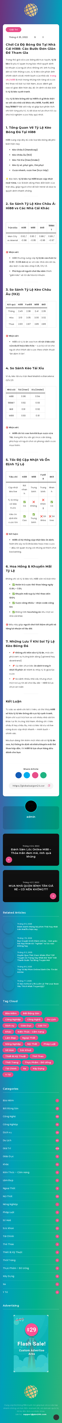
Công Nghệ (34, 1019)
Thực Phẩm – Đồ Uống (16, 1268)
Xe (24, 1068)
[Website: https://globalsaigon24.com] (31, 824)
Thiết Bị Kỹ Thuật (15, 1056)
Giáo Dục (26, 1025)
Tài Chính (11, 1068)
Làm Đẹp (10, 1037)
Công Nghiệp (13, 1019)
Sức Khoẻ (25, 1050)
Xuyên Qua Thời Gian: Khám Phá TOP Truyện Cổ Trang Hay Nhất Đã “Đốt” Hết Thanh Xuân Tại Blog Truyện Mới (37, 957)
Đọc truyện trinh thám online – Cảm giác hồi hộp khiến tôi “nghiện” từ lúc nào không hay (37, 943)
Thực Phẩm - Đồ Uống (38, 1062)
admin (31, 816)
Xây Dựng (38, 1068)
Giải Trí (13, 29)
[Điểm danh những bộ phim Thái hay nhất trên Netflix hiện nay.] (8, 928)
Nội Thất (32, 1044)
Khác (8, 1031)
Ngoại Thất (28, 1037)
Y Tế (8, 1074)
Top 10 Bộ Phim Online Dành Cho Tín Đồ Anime (37, 970)
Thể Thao (38, 1056)
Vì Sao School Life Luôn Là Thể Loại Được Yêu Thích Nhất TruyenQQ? (38, 985)
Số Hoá (9, 1050)
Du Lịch (51, 1019)
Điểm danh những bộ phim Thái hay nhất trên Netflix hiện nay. (37, 928)
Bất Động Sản (31, 1013)
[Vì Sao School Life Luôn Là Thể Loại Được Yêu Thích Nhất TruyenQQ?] (8, 985)
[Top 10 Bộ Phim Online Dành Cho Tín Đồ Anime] (8, 970)
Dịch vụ (9, 1025)
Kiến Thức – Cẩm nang (16, 1172)
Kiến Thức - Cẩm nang (31, 1031)
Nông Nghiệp (13, 1044)
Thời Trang (11, 1062)
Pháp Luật (50, 1044)
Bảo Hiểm (11, 1013)
